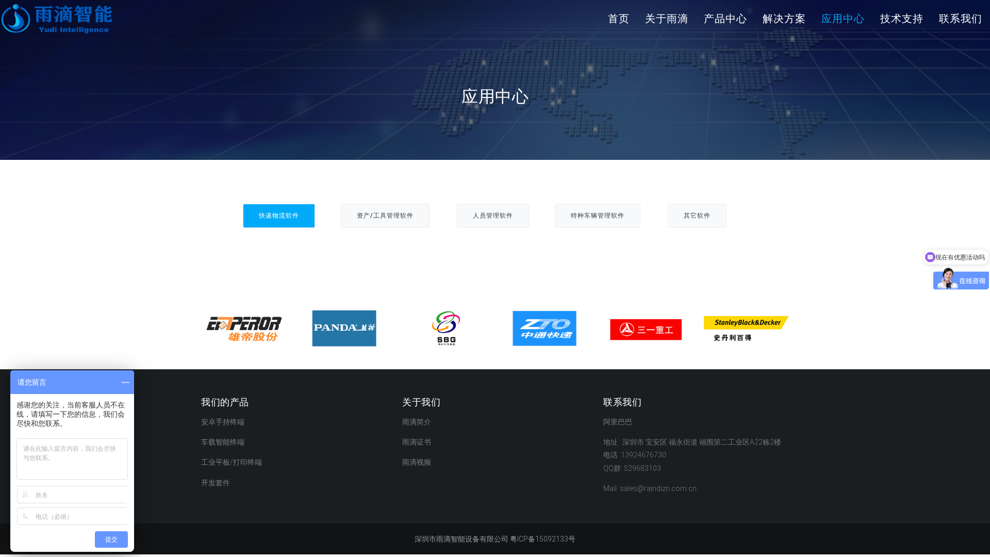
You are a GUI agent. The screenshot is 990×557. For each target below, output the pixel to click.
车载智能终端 (222, 442)
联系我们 (960, 18)
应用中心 (843, 18)
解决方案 (784, 18)
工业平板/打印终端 (231, 462)
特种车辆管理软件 (597, 215)
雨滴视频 (416, 462)
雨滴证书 (416, 442)
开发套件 (215, 483)
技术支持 (901, 18)
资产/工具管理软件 (385, 215)
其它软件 (697, 215)
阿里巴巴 (617, 422)
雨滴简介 (416, 422)
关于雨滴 (666, 18)
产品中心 (725, 18)
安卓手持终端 (222, 422)
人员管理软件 (493, 215)
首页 (619, 18)
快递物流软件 (279, 215)
